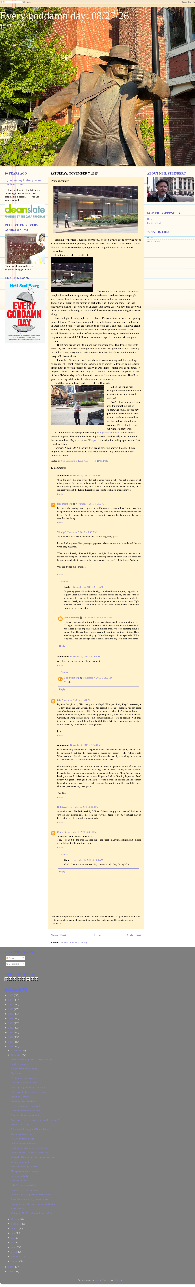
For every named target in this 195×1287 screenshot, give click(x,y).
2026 (11, 995)
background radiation (107, 432)
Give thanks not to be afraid (24, 1082)
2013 (11, 1271)
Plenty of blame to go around (25, 1115)
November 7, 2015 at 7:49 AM (82, 532)
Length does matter (20, 1096)
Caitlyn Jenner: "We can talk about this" (30, 1152)
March (14, 1251)
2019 (11, 1027)
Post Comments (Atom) (75, 942)
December (16, 1050)
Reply (60, 494)
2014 (11, 1267)
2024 (11, 1004)
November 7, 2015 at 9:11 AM (76, 700)
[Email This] (96, 461)
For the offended (155, 223)
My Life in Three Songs (22, 1138)
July (13, 1233)
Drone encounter (19, 1180)
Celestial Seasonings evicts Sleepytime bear (32, 1059)
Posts (11, 958)
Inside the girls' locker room (24, 1190)
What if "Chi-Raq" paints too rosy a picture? (32, 1194)
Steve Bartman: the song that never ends (30, 1199)
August (15, 1228)
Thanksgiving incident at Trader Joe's (29, 1087)
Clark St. (62, 832)
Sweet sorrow (17, 1208)
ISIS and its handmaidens (23, 1143)
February (16, 1256)
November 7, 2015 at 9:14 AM (88, 587)
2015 (11, 1046)
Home (96, 935)
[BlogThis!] (99, 461)
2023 (11, 1009)
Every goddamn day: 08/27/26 (64, 15)
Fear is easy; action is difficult (25, 1106)
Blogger (117, 1280)
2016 (11, 1042)
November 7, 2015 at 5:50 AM (90, 503)
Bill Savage (63, 807)
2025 (11, 1000)
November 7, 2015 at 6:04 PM (97, 617)
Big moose (16, 1073)
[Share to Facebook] (104, 461)
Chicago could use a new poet (25, 1171)
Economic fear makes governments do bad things (34, 1204)
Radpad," (94, 440)
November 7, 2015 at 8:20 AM (85, 656)
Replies (64, 581)
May (13, 1242)
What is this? (153, 241)
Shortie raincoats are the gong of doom (29, 1148)
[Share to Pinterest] (106, 461)
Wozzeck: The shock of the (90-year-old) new (33, 1157)
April (14, 1247)
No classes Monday (20, 1064)
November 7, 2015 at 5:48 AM (85, 475)
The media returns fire (21, 1134)
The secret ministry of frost (24, 1166)
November (16, 1055)
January (15, 1261)
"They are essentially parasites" (26, 1110)
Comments (13, 963)
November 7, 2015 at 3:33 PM (84, 807)
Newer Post (58, 935)
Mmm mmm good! (20, 1162)
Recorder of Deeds (20, 1124)
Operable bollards (19, 1176)
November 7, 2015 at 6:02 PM (97, 677)
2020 (11, 1023)
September (16, 1223)
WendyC (61, 532)
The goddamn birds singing (24, 1068)
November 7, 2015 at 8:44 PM (82, 832)
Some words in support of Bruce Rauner (30, 1129)
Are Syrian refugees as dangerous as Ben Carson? (35, 1120)
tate (59, 700)
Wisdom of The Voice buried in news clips (31, 1213)
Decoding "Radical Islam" (23, 1101)
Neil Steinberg (64, 503)
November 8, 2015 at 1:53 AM (88, 860)
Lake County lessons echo (23, 1185)
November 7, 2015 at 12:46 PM (85, 745)
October (15, 1219)
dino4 (97, 1280)
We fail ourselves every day (24, 1078)
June (13, 1237)
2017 (11, 1037)
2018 (11, 1032)
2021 (11, 1018)
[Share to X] (101, 461)
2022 (11, 1014)
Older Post (134, 935)
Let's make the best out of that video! (28, 1092)
